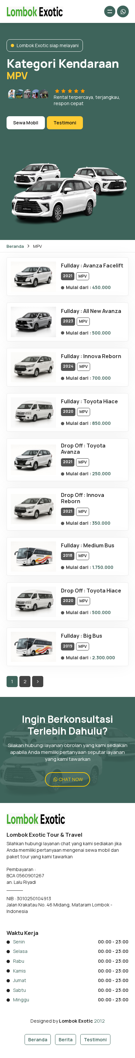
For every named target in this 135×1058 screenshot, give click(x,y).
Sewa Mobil (25, 122)
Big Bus (92, 635)
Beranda (15, 246)
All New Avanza (102, 311)
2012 (99, 1021)
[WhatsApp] (123, 11)
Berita (65, 1039)
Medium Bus (98, 545)
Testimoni (64, 122)
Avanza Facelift (103, 265)
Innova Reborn (102, 356)
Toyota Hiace (100, 401)
